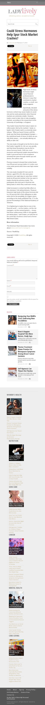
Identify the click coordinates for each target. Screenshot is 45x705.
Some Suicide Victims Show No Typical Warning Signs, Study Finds (16, 631)
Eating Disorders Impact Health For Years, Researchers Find (16, 659)
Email (9, 286)
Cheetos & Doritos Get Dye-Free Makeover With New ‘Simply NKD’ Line (16, 483)
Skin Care (13, 486)
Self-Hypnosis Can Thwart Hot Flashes (25, 369)
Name (9, 280)
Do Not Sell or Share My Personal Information (18, 698)
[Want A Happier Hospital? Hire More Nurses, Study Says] (12, 339)
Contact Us (10, 695)
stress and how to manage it (20, 228)
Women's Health (14, 394)
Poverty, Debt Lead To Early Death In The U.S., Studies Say (15, 665)
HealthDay (22, 235)
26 (29, 364)
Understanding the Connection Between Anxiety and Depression (16, 612)
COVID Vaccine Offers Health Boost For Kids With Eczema (15, 511)
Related (9, 312)
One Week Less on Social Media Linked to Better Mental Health (16, 625)
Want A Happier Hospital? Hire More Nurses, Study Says (25, 333)
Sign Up (21, 690)
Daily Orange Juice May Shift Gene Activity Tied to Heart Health (15, 477)
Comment (10, 265)
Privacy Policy (30, 690)
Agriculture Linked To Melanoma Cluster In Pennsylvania (15, 583)
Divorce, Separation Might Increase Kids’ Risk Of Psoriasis (16, 523)
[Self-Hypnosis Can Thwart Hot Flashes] (12, 376)
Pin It (30, 46)
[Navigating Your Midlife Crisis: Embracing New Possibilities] (12, 324)
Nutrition (13, 440)
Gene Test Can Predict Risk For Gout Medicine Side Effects (15, 517)
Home (9, 690)
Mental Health (15, 587)
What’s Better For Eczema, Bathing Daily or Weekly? (16, 505)
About (15, 690)
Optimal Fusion (10, 703)
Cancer (12, 534)
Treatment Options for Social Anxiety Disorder (15, 605)
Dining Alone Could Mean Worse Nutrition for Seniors (16, 471)
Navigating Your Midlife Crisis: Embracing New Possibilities (27, 318)
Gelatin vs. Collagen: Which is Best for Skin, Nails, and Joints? (15, 465)
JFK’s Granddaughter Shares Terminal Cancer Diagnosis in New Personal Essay (15, 550)
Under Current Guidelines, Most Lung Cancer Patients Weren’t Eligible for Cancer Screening (16, 560)
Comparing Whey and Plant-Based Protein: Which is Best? (15, 457)
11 (29, 326)
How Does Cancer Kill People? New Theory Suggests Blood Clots (15, 679)
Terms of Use (25, 692)
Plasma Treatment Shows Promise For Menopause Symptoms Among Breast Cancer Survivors (26, 351)
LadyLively (12, 42)
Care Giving (14, 635)
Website (9, 291)
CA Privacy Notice (13, 692)
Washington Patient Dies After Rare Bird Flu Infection (16, 652)
